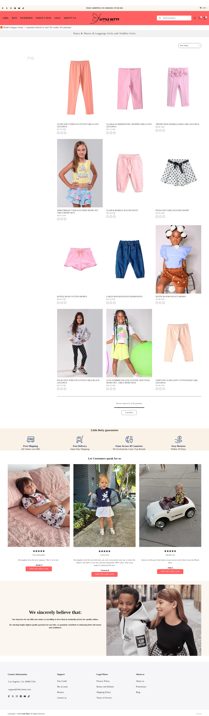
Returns (60, 692)
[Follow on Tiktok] (23, 8)
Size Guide (62, 681)
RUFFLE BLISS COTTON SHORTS (72, 297)
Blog (138, 692)
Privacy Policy (103, 681)
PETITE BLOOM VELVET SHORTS (171, 297)
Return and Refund (105, 686)
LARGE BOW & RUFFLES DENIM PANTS (124, 297)
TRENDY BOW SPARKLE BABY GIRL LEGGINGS (177, 124)
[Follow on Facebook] (3, 8)
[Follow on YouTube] (19, 8)
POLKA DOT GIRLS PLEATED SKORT (172, 210)
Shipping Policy (104, 692)
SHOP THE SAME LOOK (38, 569)
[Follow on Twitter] (7, 8)
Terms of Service (104, 698)
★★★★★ (39, 551)
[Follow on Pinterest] (15, 8)
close (3, 3)
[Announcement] (104, 2)
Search (199, 714)
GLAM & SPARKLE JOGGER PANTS (122, 210)
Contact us (62, 698)
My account (62, 686)
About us (140, 681)
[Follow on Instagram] (11, 8)
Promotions (141, 686)
